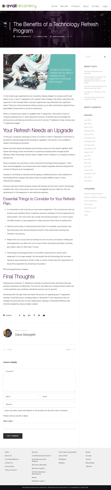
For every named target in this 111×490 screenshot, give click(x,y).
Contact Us (9, 463)
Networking (90, 463)
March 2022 (88, 127)
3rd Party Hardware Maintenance (38, 473)
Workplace (62, 459)
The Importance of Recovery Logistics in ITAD (94, 98)
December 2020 (89, 173)
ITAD (45, 37)
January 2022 (88, 134)
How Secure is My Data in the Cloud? (94, 93)
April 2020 (88, 181)
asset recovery (59, 37)
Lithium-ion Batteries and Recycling (93, 72)
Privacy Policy (9, 466)
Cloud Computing (90, 201)
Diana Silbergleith (23, 37)
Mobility (62, 463)
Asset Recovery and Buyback (39, 460)
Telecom (89, 466)
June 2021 (87, 159)
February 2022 (89, 131)
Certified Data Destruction (41, 456)
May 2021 (87, 163)
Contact (95, 6)
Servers (88, 459)
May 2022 (87, 123)
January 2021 (88, 170)
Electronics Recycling (39, 465)
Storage (88, 456)
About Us (8, 456)
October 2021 (89, 145)
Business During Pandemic (93, 193)
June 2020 (87, 177)
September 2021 (90, 148)
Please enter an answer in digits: (15, 415)
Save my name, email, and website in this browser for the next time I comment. (36, 410)
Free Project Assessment (67, 452)
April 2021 (87, 166)
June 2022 (87, 120)
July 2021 (87, 156)
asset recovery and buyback (52, 239)
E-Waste (40, 37)
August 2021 (88, 152)
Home (54, 6)
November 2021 (89, 141)
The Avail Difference (12, 459)
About (86, 6)
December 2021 (89, 138)
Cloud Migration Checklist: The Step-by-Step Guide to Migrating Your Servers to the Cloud (95, 80)
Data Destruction (90, 208)
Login (105, 6)
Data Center (88, 204)
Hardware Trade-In (38, 481)
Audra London (31, 304)
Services (64, 6)
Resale (34, 477)
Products (75, 6)
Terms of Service (11, 470)
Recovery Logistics (38, 468)
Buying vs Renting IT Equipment (95, 197)
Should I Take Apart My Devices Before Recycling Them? (95, 87)
